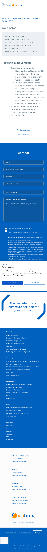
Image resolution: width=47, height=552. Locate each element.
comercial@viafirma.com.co (21, 489)
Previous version (23, 130)
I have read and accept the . (20, 228)
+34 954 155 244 (17, 458)
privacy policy (27, 228)
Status (37, 533)
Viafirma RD (10, 372)
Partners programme (13, 364)
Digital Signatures (12, 335)
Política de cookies (27, 549)
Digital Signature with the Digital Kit (18, 352)
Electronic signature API (14, 390)
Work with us (10, 398)
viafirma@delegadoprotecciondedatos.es (19, 240)
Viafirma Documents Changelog (26, 18)
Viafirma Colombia (12, 375)
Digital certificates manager (15, 343)
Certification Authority (13, 410)
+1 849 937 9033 (23, 501)
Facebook (9, 426)
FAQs (8, 395)
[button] (4, 264)
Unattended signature (14, 341)
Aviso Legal (8, 546)
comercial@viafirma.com (20, 461)
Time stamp (10, 346)
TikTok (8, 437)
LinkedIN (9, 431)
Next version (23, 134)
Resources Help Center (14, 387)
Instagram (9, 439)
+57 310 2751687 (17, 486)
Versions (5, 18)
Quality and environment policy (17, 413)
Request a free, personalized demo (18, 369)
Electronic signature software (16, 338)
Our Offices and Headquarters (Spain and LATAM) (22, 367)
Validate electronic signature (16, 349)
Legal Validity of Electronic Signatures (19, 407)
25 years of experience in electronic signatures (22, 361)
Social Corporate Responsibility (17, 393)
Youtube (9, 434)
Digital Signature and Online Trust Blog (19, 384)
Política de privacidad (19, 546)
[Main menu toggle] (42, 4)
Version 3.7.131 (7, 21)
